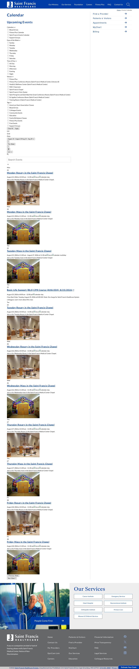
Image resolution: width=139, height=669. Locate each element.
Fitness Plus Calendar (16, 32)
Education (12, 115)
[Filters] (8, 149)
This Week (11, 144)
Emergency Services (118, 596)
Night (11, 74)
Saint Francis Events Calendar (19, 35)
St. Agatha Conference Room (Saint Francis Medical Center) (29, 97)
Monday (12, 45)
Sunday (11, 43)
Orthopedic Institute (88, 610)
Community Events (15, 113)
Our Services (66, 4)
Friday (11, 56)
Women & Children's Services (88, 616)
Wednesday (13, 50)
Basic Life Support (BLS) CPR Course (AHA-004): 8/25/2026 (39, 290)
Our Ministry (53, 4)
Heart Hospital (88, 603)
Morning (12, 66)
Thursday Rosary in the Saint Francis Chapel (31, 424)
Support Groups (14, 38)
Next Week (11, 578)
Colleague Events (15, 110)
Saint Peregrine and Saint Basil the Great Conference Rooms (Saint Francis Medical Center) (39, 95)
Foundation (78, 4)
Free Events (13, 123)
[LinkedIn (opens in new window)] (125, 653)
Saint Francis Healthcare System (27, 668)
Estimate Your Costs (128, 667)
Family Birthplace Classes (18, 118)
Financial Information (104, 637)
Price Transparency (103, 642)
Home (119, 10)
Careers (89, 4)
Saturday (12, 58)
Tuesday (12, 48)
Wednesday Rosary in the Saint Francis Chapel (32, 346)
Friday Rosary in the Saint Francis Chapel (29, 502)
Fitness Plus (99, 4)
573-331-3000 (105, 668)
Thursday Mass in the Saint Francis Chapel (30, 463)
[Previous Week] (8, 141)
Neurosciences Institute (118, 603)
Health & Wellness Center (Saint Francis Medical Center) (28, 84)
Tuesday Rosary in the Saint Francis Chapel (30, 307)
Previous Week (13, 576)
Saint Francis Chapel (16, 89)
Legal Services (101, 653)
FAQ (109, 4)
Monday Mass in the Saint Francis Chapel (29, 211)
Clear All (10, 128)
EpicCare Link (54, 653)
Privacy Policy (117, 668)
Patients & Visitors (77, 637)
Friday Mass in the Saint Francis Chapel (28, 542)
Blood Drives (13, 30)
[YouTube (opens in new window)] (125, 647)
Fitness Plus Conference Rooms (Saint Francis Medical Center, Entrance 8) (34, 82)
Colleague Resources (104, 659)
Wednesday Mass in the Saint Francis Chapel (31, 385)
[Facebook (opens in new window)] (125, 636)
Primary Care (118, 610)
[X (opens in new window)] (125, 642)
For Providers (54, 648)
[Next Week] (8, 147)
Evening (12, 71)
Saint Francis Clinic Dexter (18, 92)
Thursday (12, 53)
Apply (17, 128)
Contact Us (118, 4)
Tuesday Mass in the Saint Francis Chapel (29, 251)
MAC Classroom (15, 87)
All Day (11, 63)
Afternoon (13, 69)
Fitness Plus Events (15, 121)
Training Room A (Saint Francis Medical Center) (25, 100)
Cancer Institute (88, 596)
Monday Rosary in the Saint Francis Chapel (30, 172)
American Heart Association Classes (21, 105)
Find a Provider (75, 642)
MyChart (73, 648)
